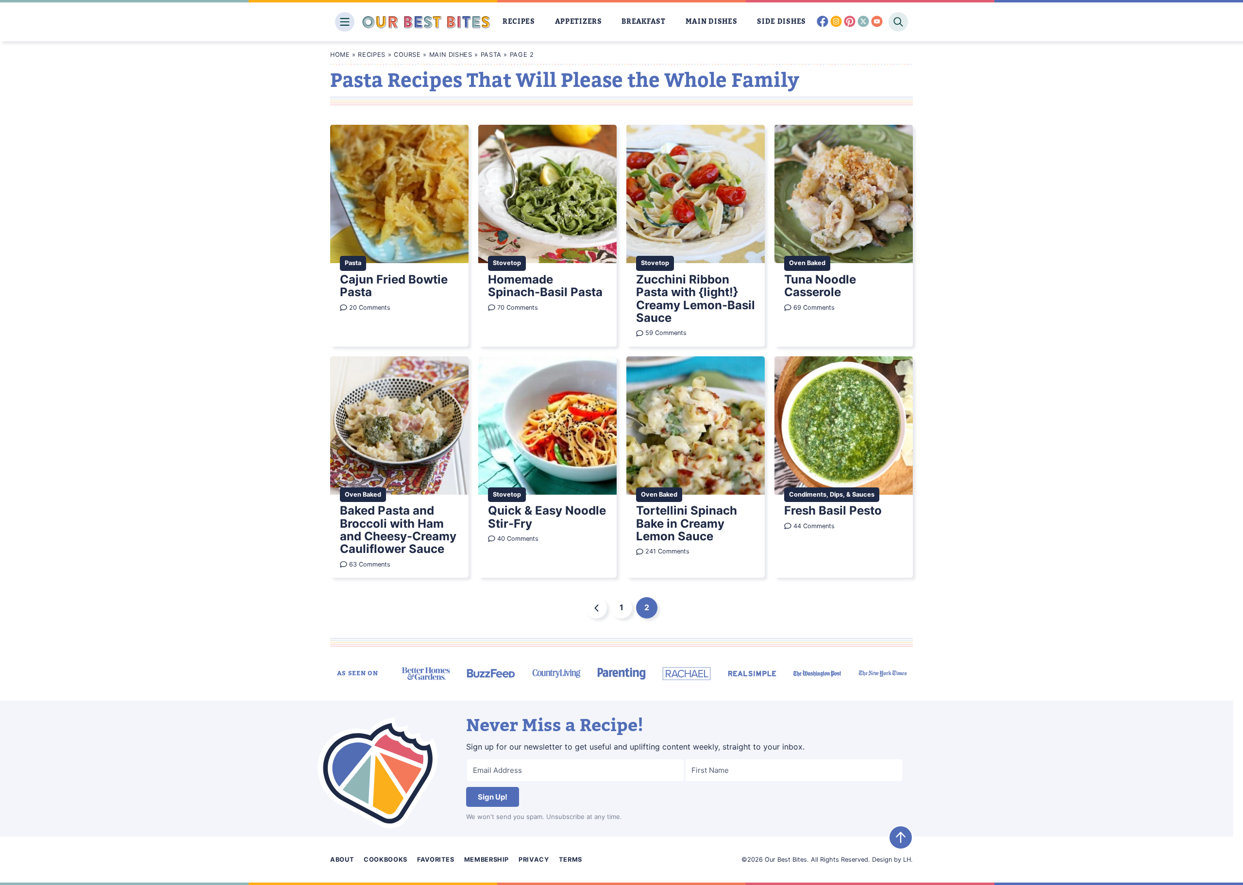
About (342, 859)
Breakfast (643, 21)
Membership (486, 859)
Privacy (534, 859)
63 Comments (369, 564)
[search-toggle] (898, 22)
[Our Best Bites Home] (426, 22)
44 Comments (814, 526)
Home (340, 54)
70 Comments (517, 307)
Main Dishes (712, 21)
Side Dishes (781, 21)
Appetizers (578, 21)
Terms (570, 859)
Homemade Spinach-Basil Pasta (545, 285)
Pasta (491, 54)
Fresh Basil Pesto (833, 510)
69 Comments (814, 307)
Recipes (519, 21)
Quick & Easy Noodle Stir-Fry (547, 516)
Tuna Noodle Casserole (820, 285)
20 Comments (369, 307)
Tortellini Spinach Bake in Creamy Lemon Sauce (686, 523)
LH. (908, 859)
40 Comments (517, 538)
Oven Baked (807, 263)
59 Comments (666, 332)
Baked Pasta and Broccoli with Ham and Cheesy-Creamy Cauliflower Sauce (398, 529)
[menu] (344, 22)
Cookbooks (385, 859)
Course (407, 54)
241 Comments (667, 551)
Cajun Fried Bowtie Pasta (394, 285)
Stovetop (507, 263)
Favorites (435, 859)
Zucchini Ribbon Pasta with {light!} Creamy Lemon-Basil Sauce (695, 298)
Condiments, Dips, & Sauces (831, 494)
